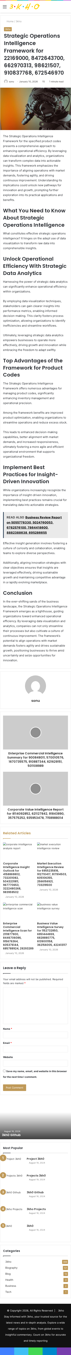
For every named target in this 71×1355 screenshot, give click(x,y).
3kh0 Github (11, 1135)
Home (10, 21)
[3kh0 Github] (13, 1197)
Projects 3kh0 (36, 1175)
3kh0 (30, 1226)
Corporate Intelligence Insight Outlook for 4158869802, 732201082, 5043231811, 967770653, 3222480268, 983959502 (16, 878)
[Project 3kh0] (13, 1164)
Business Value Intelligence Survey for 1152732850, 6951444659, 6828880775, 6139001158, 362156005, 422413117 (52, 934)
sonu (11, 81)
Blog (8, 1273)
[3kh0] (13, 1231)
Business (10, 1285)
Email (7, 1042)
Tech (8, 1291)
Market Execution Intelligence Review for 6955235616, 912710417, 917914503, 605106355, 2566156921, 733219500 (52, 874)
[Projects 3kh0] (13, 1181)
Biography (11, 1267)
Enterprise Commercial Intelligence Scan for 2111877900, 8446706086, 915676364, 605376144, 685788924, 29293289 (18, 936)
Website (8, 1057)
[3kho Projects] (13, 1214)
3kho (19, 21)
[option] (35, 1118)
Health (9, 1279)
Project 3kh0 (35, 1159)
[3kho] (24, 6)
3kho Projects (36, 1209)
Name (7, 1028)
